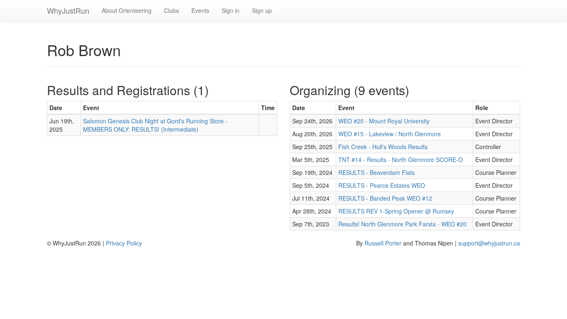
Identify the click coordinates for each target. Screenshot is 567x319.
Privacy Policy (124, 243)
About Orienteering (127, 10)
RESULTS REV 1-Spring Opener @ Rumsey (396, 211)
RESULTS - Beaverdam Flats (376, 172)
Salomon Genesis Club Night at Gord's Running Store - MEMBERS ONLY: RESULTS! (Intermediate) (155, 125)
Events (200, 10)
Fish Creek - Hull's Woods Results (383, 146)
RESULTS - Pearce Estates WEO (381, 185)
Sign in (231, 10)
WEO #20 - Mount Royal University (384, 121)
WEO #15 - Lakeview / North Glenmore (389, 134)
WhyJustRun (68, 10)
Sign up (262, 10)
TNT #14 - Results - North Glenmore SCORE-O (400, 159)
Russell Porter (382, 243)
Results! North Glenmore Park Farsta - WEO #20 (402, 224)
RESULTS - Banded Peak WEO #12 (385, 198)
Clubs (171, 10)
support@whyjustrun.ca (489, 243)
